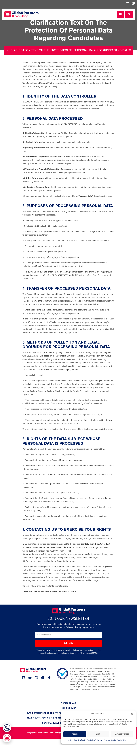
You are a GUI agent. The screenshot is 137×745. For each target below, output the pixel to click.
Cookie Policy (72, 740)
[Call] (7, 727)
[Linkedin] (23, 677)
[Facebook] (43, 677)
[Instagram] (36, 677)
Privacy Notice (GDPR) (88, 653)
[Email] (7, 738)
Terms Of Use (68, 703)
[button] (131, 714)
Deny (98, 734)
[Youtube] (30, 677)
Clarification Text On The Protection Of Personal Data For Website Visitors (102, 740)
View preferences (122, 734)
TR (128, 3)
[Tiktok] (49, 677)
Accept (74, 734)
